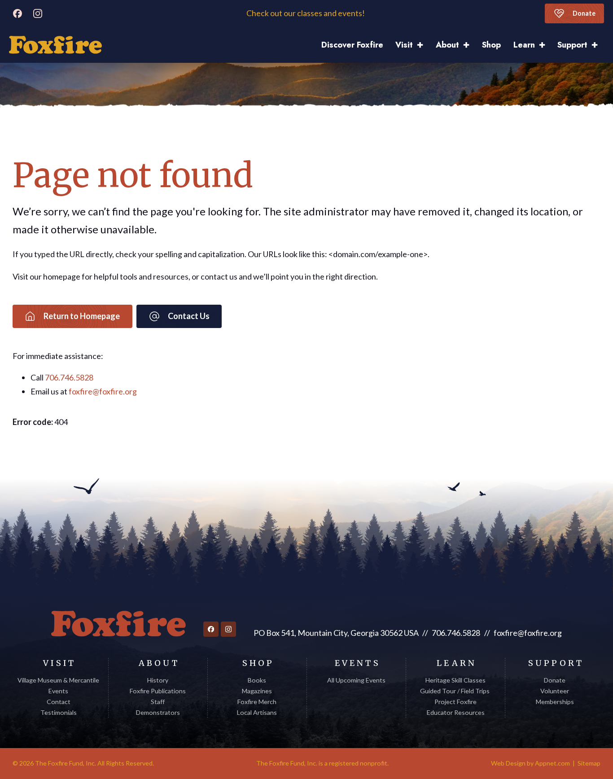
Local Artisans (257, 712)
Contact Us (189, 316)
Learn (524, 45)
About (447, 45)
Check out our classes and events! (306, 13)
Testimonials (58, 712)
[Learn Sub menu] (545, 45)
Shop (491, 45)
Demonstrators (158, 712)
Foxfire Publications (158, 691)
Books (257, 680)
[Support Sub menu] (597, 45)
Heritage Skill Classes (455, 680)
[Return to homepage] (118, 624)
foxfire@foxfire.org (103, 391)
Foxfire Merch (256, 701)
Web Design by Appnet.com (530, 763)
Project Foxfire (455, 701)
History (157, 680)
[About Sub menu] (469, 45)
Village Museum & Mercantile (58, 680)
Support (572, 45)
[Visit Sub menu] (423, 45)
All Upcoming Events (356, 680)
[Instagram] (38, 13)
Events (58, 691)
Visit (404, 45)
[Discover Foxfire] (55, 45)
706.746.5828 (69, 377)
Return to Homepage (82, 316)
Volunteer (554, 691)
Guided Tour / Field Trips (455, 691)
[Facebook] (18, 13)
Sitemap (589, 763)
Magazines (257, 691)
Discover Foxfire (352, 45)
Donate (584, 13)
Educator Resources (456, 712)
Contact (58, 701)
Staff (158, 701)
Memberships (555, 701)
